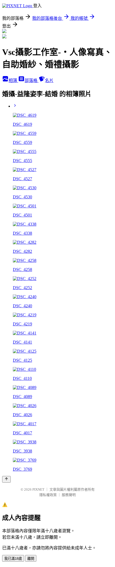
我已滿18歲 (13, 559)
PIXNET (38, 489)
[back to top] (6, 479)
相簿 (13, 80)
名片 (49, 80)
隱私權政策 (48, 495)
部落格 (32, 80)
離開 (30, 559)
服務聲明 (69, 495)
